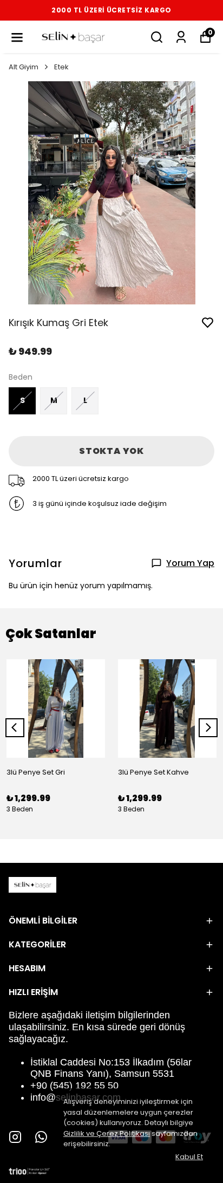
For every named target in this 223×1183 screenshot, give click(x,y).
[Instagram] (15, 1136)
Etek (61, 67)
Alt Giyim (23, 67)
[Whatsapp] (41, 1136)
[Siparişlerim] (181, 37)
